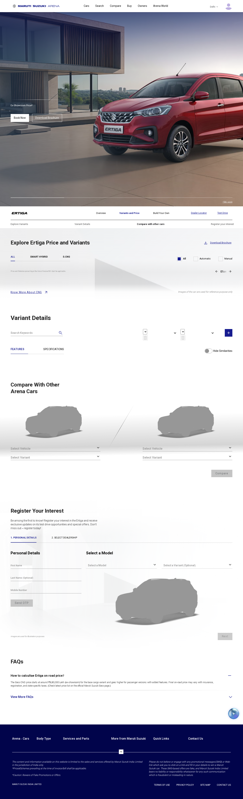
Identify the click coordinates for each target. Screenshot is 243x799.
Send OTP (22, 602)
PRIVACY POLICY (185, 785)
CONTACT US (224, 785)
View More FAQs (22, 697)
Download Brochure (47, 117)
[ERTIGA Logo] (22, 213)
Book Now (20, 117)
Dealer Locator (199, 213)
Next (225, 636)
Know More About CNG (26, 292)
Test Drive (222, 213)
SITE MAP (205, 785)
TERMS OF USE (162, 785)
